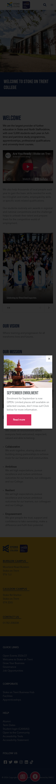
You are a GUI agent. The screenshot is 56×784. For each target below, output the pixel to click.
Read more (19, 420)
